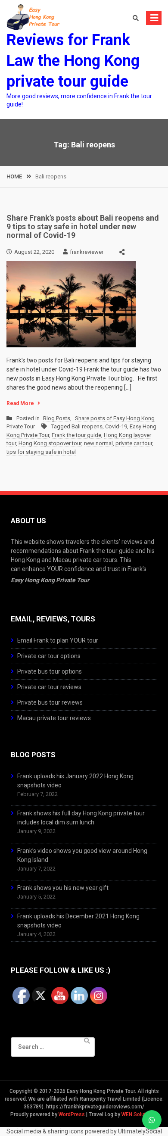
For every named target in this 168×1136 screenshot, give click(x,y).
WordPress (72, 1114)
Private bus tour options (49, 671)
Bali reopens (87, 426)
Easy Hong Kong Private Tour (50, 580)
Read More (20, 403)
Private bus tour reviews (50, 702)
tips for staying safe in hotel (41, 452)
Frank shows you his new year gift (63, 887)
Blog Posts (56, 418)
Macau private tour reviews (54, 718)
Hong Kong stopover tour (50, 443)
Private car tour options (49, 655)
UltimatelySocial (140, 1131)
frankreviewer (86, 252)
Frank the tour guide (76, 435)
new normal (98, 443)
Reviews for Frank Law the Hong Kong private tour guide (73, 61)
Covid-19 (116, 426)
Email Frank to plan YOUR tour (57, 640)
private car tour (133, 443)
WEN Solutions (138, 1114)
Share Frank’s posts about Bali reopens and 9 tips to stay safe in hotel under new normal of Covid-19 (82, 226)
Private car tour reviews (49, 686)
